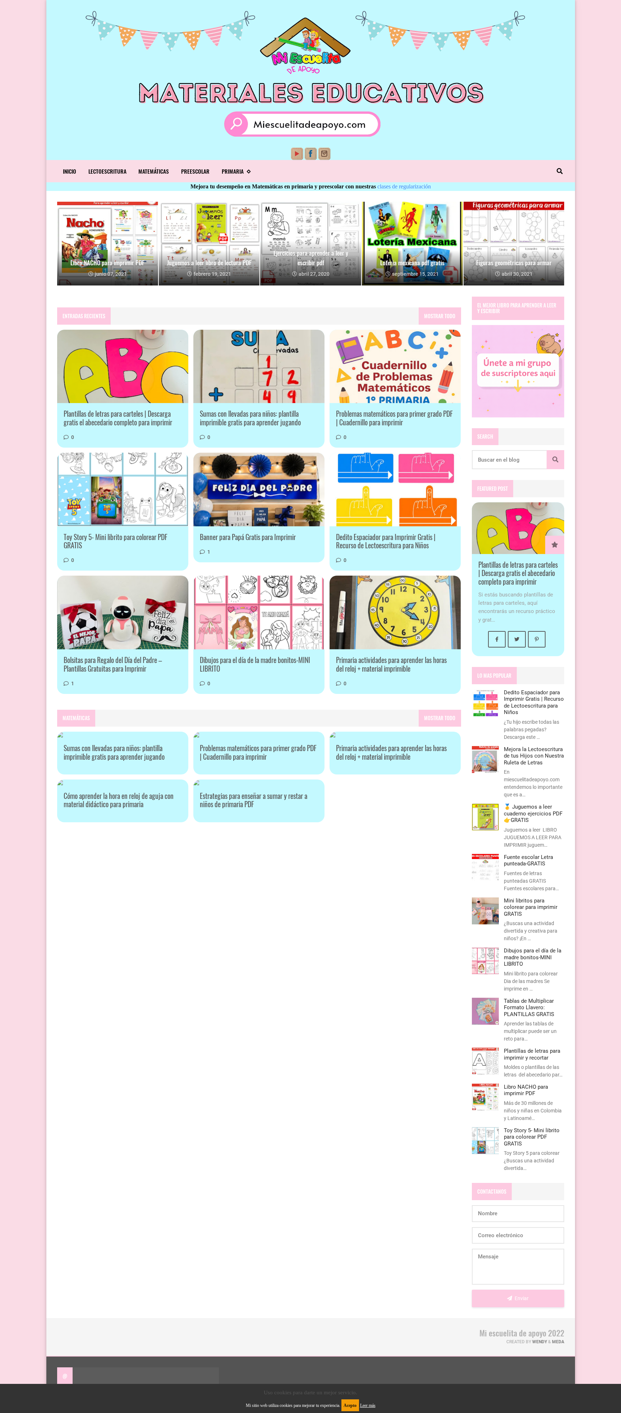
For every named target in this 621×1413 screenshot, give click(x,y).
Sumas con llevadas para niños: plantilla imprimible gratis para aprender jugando (250, 417)
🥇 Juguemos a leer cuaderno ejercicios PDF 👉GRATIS (533, 813)
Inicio (69, 171)
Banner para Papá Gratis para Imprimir (248, 537)
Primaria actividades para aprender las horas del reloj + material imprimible (391, 664)
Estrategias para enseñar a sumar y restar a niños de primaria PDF (253, 800)
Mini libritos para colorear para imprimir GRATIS (530, 907)
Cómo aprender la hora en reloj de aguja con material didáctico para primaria (119, 800)
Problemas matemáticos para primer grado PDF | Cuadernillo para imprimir (394, 417)
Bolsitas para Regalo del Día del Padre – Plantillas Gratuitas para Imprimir (113, 664)
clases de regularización (404, 186)
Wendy (539, 1341)
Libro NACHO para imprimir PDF (526, 1090)
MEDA (558, 1341)
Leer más (368, 1405)
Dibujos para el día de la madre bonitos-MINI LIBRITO (255, 664)
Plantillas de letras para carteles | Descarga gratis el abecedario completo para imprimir (118, 417)
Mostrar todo (439, 316)
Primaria (233, 171)
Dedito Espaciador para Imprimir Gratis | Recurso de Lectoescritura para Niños (386, 541)
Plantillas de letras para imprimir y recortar (532, 1054)
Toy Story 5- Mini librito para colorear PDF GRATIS (115, 541)
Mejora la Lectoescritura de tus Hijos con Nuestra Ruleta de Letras (534, 756)
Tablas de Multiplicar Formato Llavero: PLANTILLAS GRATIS (529, 1008)
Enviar (521, 1298)
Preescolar (195, 171)
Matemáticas (153, 171)
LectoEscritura (107, 171)
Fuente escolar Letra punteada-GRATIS (528, 860)
